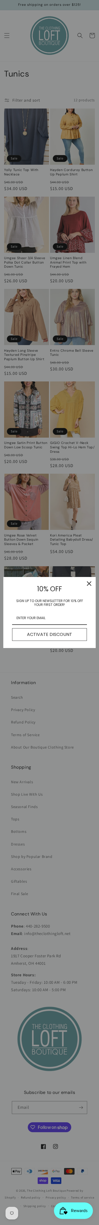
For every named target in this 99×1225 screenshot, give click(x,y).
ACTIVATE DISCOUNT (49, 634)
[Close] (89, 583)
